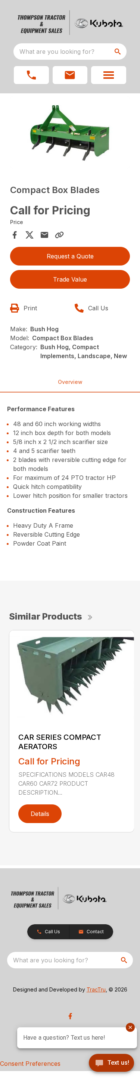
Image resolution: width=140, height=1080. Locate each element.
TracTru (96, 989)
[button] (31, 75)
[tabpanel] (70, 133)
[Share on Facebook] (14, 234)
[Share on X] (29, 234)
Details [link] (40, 813)
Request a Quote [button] (70, 256)
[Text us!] (111, 1063)
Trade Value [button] (70, 279)
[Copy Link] (59, 234)
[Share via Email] (44, 234)
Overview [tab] (70, 382)
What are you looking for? (56, 51)
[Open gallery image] (70, 132)
